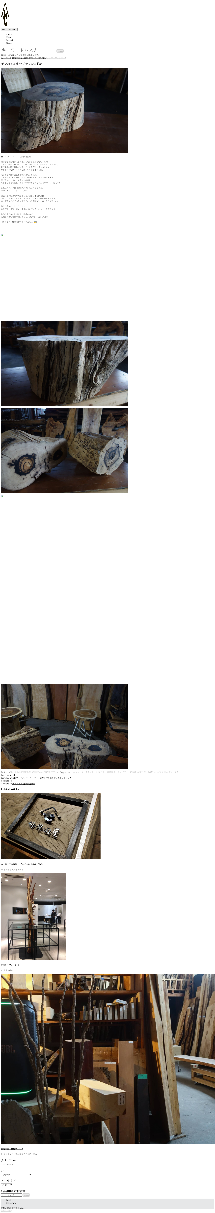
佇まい (104, 772)
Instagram (11, 1202)
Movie (9, 42)
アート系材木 (88, 772)
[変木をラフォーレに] (33, 959)
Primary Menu (9, 29)
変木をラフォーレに (10, 965)
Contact (9, 40)
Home (9, 34)
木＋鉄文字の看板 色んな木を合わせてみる (22, 864)
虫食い (144, 772)
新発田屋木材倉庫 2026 (12, 1148)
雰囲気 (116, 772)
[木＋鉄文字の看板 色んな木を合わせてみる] (51, 858)
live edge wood (74, 772)
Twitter (9, 1200)
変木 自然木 (6, 57)
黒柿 (139, 772)
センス (97, 772)
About (8, 37)
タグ (2, 1171)
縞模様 (110, 772)
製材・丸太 (174, 772)
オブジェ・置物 (127, 772)
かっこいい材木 (161, 772)
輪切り (151, 772)
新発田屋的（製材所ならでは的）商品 (29, 57)
